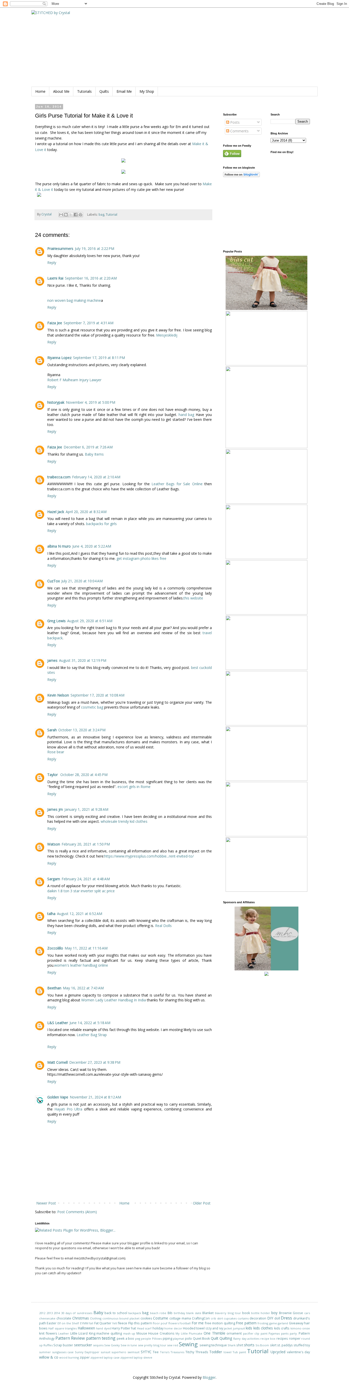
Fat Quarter (102, 1323)
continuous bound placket (120, 1318)
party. (294, 1333)
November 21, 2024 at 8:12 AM (95, 1097)
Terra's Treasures (172, 1352)
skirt (273, 1345)
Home (40, 91)
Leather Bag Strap (92, 1034)
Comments (239, 131)
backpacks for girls (101, 523)
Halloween (86, 1328)
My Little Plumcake (189, 1333)
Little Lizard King (82, 1333)
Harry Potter (121, 1328)
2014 (57, 1313)
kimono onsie (300, 1328)
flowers (173, 1323)
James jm (55, 809)
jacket (228, 1328)
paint (264, 1333)
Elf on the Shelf (68, 1323)
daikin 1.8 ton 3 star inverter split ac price (81, 890)
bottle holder (260, 1313)
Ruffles (48, 1345)
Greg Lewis (56, 620)
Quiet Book (201, 1338)
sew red (172, 1345)
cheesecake (47, 1318)
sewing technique (213, 1345)
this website (193, 598)
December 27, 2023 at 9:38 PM (94, 1062)
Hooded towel (194, 1328)
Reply (51, 262)
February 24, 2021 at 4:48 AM (86, 878)
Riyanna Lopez (59, 357)
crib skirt (217, 1318)
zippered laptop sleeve (136, 1357)
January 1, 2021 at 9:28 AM (86, 809)
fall (91, 1323)
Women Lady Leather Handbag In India (113, 1000)
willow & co (48, 1357)
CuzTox (53, 580)
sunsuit (105, 1352)
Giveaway (296, 1323)
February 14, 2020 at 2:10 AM (96, 476)
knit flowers (48, 1333)
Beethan (54, 988)
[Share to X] (70, 214)
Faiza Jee (54, 322)
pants (284, 1333)
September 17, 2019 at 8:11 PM (99, 357)
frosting (263, 1323)
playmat (178, 1338)
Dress (286, 1318)
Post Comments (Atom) (77, 1211)
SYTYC (146, 1351)
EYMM (84, 1323)
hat (133, 1328)
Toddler (215, 1351)
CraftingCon (201, 1318)
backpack (134, 1313)
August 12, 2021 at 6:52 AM (79, 913)
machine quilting (109, 1333)
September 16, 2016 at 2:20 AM (91, 278)
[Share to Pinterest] (80, 214)
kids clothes (263, 1328)
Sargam (53, 878)
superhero (118, 1352)
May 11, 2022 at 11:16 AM (86, 948)
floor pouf (160, 1323)
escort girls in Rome (134, 786)
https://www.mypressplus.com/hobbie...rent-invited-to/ (149, 856)
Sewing (188, 1344)
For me (198, 1322)
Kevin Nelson (58, 695)
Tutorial (111, 214)
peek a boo (125, 1338)
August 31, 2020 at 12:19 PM (82, 660)
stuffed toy (302, 1345)
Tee (156, 1352)
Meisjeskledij (166, 335)
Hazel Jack (55, 511)
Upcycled (278, 1351)
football (185, 1323)
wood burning (69, 1357)
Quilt (214, 1338)
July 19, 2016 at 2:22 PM (94, 248)
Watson (53, 844)
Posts (234, 122)
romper (294, 1338)
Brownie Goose (291, 1313)
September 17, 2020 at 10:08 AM (97, 695)
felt (114, 1323)
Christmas (80, 1318)
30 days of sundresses (76, 1313)
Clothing (95, 1318)
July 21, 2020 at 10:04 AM (82, 580)
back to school (115, 1313)
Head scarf (144, 1328)
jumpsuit (239, 1328)
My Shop (146, 91)
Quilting (225, 1338)
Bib (170, 1313)
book (246, 1313)
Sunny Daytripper (87, 1352)
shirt (239, 1345)
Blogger (209, 1377)
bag (101, 214)
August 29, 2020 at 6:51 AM (89, 620)
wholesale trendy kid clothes (124, 821)
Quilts (104, 91)
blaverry (220, 1313)
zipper (85, 1357)
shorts (249, 1344)
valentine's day (298, 1352)
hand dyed (103, 1328)
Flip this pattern (140, 1323)
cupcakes (230, 1318)
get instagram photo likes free (141, 558)
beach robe (158, 1313)
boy (274, 1312)
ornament (234, 1333)
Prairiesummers (60, 248)
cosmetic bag (92, 707)
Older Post (202, 1203)
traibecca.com (59, 476)
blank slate (193, 1313)
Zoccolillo (55, 948)
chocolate (63, 1318)
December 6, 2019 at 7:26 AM (88, 447)
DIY (270, 1318)
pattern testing (101, 1338)
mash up (129, 1333)
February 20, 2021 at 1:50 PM (86, 844)
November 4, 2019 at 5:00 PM (90, 402)
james (52, 660)
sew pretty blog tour (152, 1345)
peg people (143, 1338)
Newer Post (46, 1203)
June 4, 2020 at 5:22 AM (91, 546)
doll (277, 1318)
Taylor (53, 774)
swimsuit (133, 1352)
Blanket (208, 1313)
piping (167, 1338)
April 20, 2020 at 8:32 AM (86, 511)
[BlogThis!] (65, 214)
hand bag (186, 414)
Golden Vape (57, 1097)
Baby (98, 1312)
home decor (173, 1328)
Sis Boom (262, 1345)
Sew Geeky (112, 1345)
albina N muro (59, 546)
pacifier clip (251, 1333)
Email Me (124, 91)
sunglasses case (63, 1352)
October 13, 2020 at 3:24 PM (82, 729)
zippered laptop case (105, 1357)
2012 (42, 1313)
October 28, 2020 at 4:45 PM (84, 774)
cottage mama (180, 1318)
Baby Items (94, 454)
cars (307, 1313)
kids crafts (281, 1328)
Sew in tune (129, 1345)
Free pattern (246, 1322)
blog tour (234, 1313)
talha (51, 913)
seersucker (83, 1344)
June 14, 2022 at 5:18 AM (89, 1022)
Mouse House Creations (155, 1333)
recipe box (268, 1338)
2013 (49, 1313)
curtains (243, 1318)
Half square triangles (62, 1328)
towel (227, 1352)
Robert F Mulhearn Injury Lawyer (74, 379)
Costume (160, 1318)
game (273, 1323)
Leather (63, 1333)
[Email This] (61, 214)
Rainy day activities (246, 1338)
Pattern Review (70, 1338)
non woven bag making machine (74, 300)
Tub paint (239, 1352)
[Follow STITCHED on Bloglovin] (241, 175)
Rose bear (55, 751)
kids (249, 1328)
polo (188, 1338)
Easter (51, 1323)
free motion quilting (220, 1323)
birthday (179, 1313)
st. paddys (285, 1345)
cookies (146, 1318)
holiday (158, 1328)
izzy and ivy (214, 1328)
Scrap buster (63, 1345)
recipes (282, 1338)
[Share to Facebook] (75, 214)
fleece (122, 1323)
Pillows (157, 1338)
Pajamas (274, 1333)
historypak (55, 402)
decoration (258, 1318)
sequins (98, 1345)
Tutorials (84, 91)
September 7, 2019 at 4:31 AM (88, 322)
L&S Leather (57, 1022)
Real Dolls (163, 925)
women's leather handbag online (81, 965)
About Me (61, 91)
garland (283, 1323)
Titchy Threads (196, 1352)
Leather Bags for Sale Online (177, 483)
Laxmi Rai (55, 278)
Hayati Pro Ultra (68, 1109)
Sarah (52, 729)
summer (45, 1352)
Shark (232, 1345)
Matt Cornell (57, 1062)
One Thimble (214, 1333)
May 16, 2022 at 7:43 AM (83, 988)
